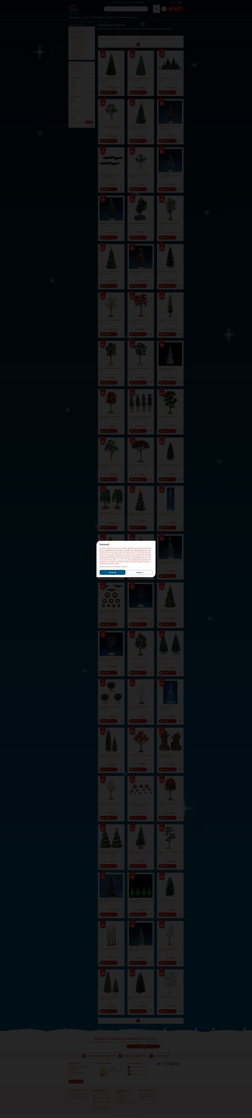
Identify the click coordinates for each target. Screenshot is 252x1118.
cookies (125, 560)
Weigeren (139, 572)
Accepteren (112, 572)
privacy (118, 560)
